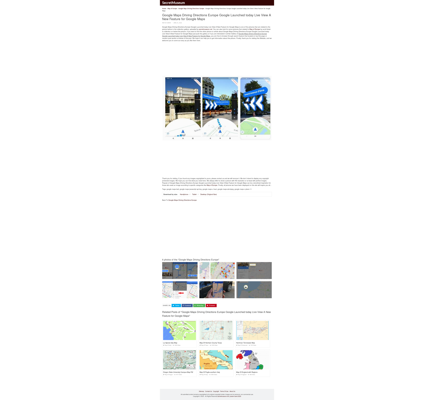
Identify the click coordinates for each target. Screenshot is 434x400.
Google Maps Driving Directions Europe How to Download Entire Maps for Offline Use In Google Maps (231, 296)
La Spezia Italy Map (170, 343)
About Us (232, 391)
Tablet (194, 194)
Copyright (216, 391)
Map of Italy (168, 345)
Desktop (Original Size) (208, 194)
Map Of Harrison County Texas (211, 343)
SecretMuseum (173, 3)
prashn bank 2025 (235, 396)
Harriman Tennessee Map (245, 343)
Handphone (184, 194)
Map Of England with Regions (246, 372)
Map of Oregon (169, 374)
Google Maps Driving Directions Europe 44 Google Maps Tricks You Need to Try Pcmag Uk (190, 296)
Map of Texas (204, 345)
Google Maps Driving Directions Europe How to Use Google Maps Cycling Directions (189, 277)
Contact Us (208, 391)
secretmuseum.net (205, 29)
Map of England (242, 374)
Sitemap (201, 391)
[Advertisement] (217, 59)
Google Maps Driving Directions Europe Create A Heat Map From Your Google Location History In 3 (230, 277)
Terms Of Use (224, 391)
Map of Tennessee (242, 345)
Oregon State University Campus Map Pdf (178, 372)
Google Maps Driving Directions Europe (182, 200)
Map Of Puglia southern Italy (210, 372)
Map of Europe (166, 23)
